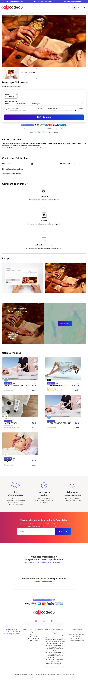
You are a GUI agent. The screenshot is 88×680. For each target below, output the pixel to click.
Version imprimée (65, 108)
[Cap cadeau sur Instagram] (36, 621)
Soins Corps (17, 13)
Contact (76, 632)
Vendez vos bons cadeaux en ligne (54, 632)
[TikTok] (60, 621)
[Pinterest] (52, 621)
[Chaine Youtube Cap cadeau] (44, 621)
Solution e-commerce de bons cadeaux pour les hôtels (55, 642)
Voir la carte (65, 324)
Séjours (33, 632)
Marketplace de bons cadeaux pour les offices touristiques (54, 659)
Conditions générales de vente (24, 674)
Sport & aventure (33, 638)
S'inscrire (63, 531)
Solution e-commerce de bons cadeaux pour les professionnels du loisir (55, 654)
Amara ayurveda (15, 86)
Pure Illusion (52, 678)
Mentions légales (68, 674)
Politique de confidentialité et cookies (48, 674)
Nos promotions (76, 638)
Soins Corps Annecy (28, 13)
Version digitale (25, 108)
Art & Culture (33, 640)
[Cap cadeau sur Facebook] (28, 621)
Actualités (76, 636)
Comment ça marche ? (76, 634)
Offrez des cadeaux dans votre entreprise (54, 664)
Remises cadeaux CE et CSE (54, 667)
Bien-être (5, 13)
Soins (11, 13)
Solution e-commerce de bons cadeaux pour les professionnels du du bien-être (55, 648)
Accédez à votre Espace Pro (54, 636)
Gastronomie (33, 636)
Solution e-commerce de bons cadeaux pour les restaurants (55, 638)
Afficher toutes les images (28, 73)
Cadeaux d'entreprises (76, 640)
